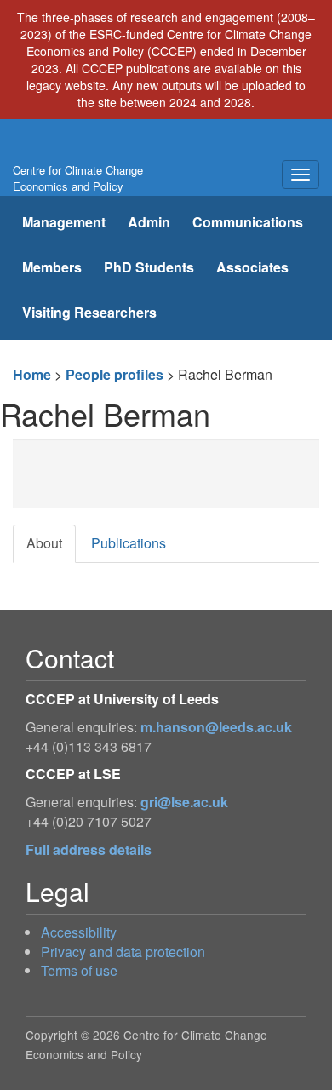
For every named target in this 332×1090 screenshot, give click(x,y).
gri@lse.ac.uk (184, 802)
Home (32, 374)
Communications (247, 222)
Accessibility (79, 932)
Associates (252, 267)
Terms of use (79, 970)
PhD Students (149, 267)
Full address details (89, 849)
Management (64, 222)
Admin (149, 222)
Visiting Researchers (89, 312)
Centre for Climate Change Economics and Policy (78, 178)
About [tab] (44, 543)
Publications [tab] (128, 543)
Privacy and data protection (123, 951)
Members (52, 267)
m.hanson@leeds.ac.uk (216, 727)
